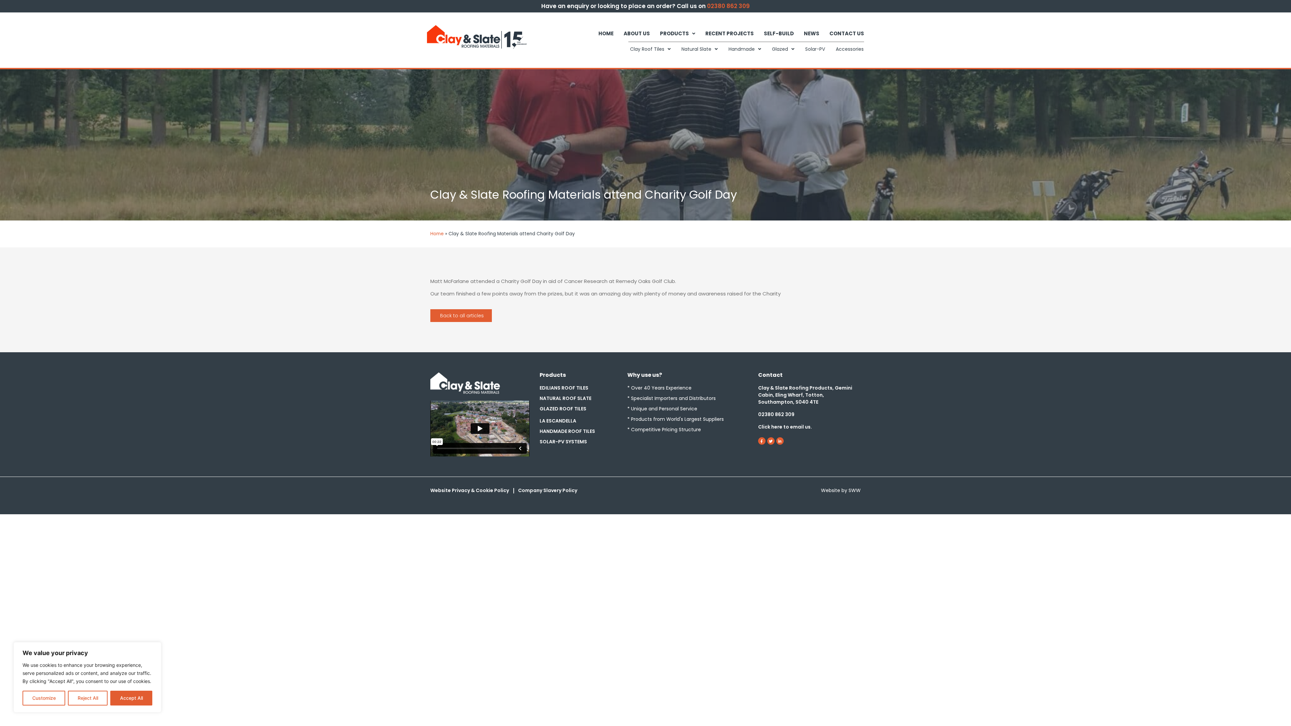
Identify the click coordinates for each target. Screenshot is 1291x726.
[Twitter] (771, 441)
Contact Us (846, 33)
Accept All (131, 698)
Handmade (742, 49)
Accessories (850, 49)
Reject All (88, 698)
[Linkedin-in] (780, 441)
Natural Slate (696, 49)
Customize (44, 698)
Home (606, 33)
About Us (637, 33)
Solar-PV (815, 49)
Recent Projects (729, 33)
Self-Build (779, 33)
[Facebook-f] (762, 441)
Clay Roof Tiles (647, 49)
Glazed (780, 49)
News (811, 33)
